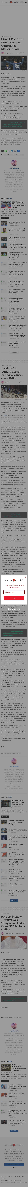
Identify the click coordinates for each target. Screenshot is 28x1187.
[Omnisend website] (14, 608)
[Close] (25, 577)
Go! (14, 598)
